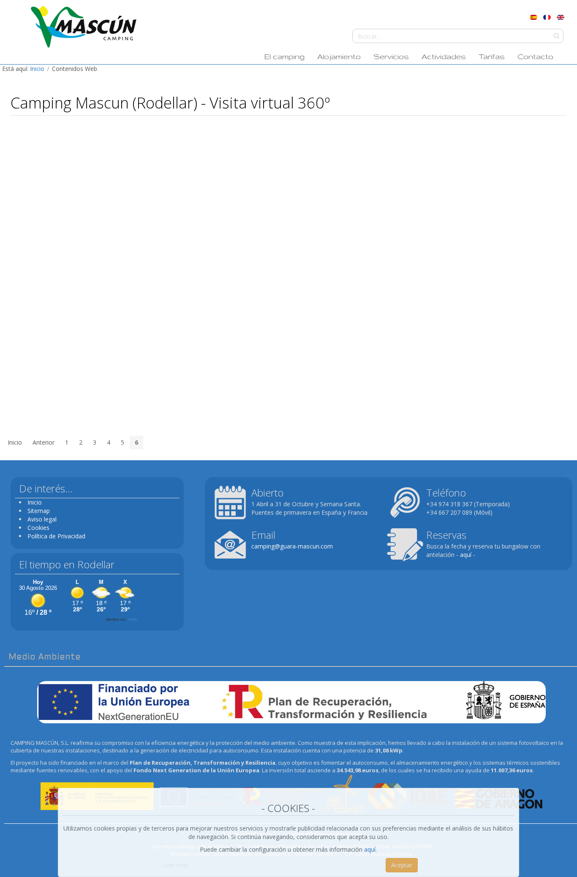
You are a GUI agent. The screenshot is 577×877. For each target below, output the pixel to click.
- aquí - (465, 555)
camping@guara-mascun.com (292, 546)
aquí (370, 849)
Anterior (43, 442)
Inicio (37, 69)
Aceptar (401, 865)
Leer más (175, 865)
